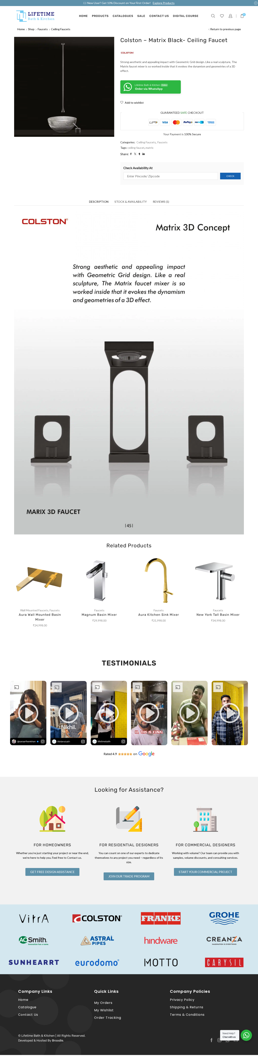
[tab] (98, 202)
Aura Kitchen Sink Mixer (158, 615)
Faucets (43, 29)
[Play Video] (28, 744)
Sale (141, 16)
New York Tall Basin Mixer (218, 615)
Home (83, 16)
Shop (31, 29)
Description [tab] (98, 201)
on (135, 754)
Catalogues (123, 16)
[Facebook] (211, 1040)
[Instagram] (219, 1040)
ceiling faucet (136, 147)
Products (100, 16)
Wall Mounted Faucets (34, 610)
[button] (28, 713)
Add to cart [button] (44, 580)
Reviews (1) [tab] (161, 201)
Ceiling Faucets (60, 29)
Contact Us (159, 16)
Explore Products (164, 3)
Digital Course (186, 16)
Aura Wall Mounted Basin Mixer (40, 617)
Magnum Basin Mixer (99, 615)
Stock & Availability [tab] (130, 201)
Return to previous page (225, 29)
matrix (149, 147)
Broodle (57, 1040)
